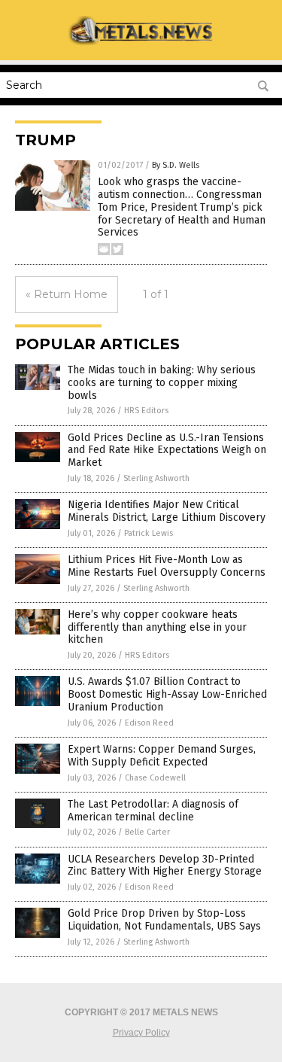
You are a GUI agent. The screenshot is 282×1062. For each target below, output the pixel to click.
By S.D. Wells (175, 165)
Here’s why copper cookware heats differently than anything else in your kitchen (157, 627)
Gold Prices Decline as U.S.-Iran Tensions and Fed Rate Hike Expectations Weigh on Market (167, 450)
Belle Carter (147, 832)
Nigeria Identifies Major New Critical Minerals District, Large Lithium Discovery (166, 511)
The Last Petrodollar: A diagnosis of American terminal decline (153, 810)
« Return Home (67, 294)
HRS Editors (146, 410)
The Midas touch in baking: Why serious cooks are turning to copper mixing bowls (162, 383)
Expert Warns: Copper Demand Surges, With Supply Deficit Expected (162, 755)
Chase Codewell (155, 778)
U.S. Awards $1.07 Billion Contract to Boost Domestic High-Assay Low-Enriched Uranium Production (167, 694)
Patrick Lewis (148, 533)
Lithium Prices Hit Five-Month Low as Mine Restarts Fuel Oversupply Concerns (166, 566)
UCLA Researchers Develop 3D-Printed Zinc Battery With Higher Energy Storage (165, 865)
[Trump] (141, 42)
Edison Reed (149, 723)
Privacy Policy (141, 1032)
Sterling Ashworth (156, 478)
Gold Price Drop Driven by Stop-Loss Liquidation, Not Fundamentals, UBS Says (164, 920)
